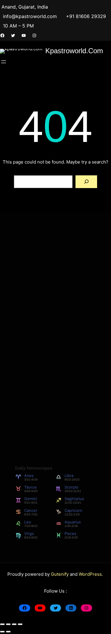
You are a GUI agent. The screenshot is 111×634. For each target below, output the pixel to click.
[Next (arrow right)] (8, 632)
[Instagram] (34, 35)
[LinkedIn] (70, 608)
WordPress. (91, 574)
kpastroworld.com (74, 51)
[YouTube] (23, 35)
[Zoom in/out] (2, 624)
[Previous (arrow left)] (2, 632)
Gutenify (60, 574)
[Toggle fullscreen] (8, 624)
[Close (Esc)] (20, 624)
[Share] (14, 624)
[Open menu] (3, 61)
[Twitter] (13, 35)
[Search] (86, 181)
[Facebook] (2, 35)
